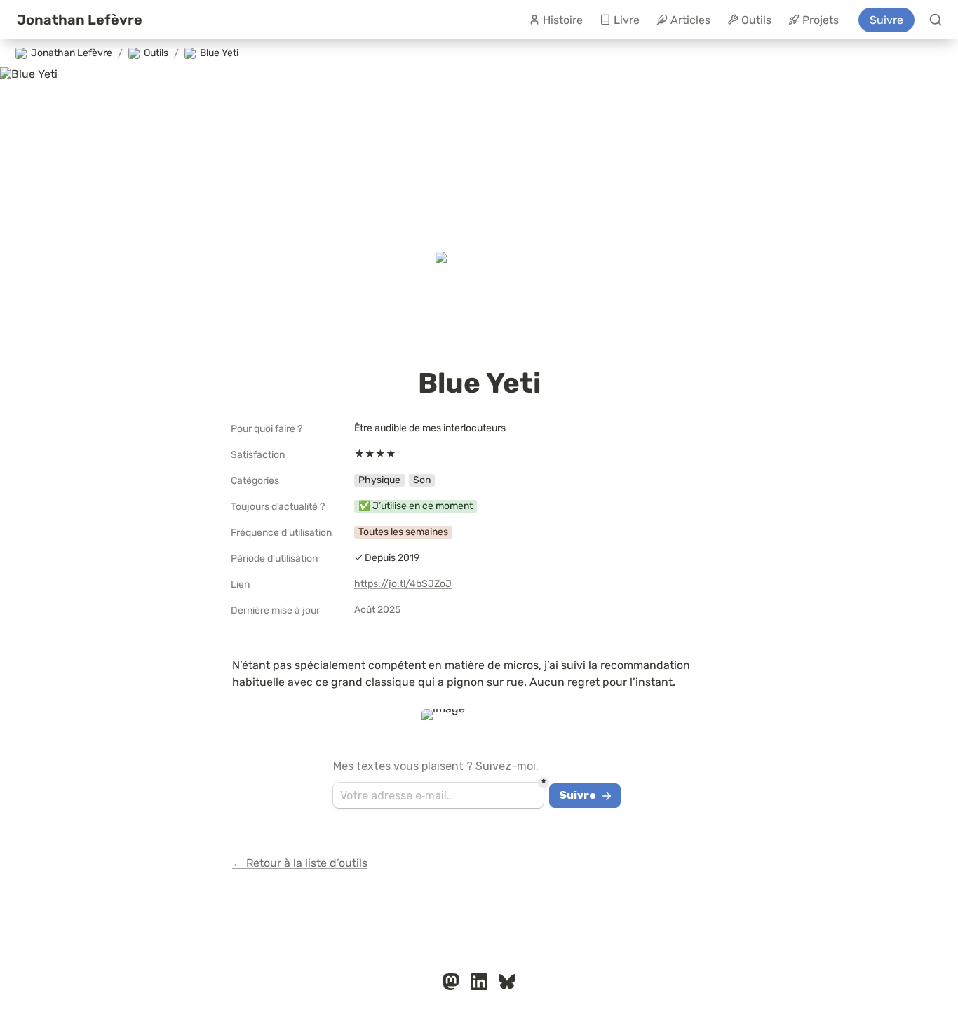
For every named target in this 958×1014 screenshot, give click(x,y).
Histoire (563, 20)
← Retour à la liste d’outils (299, 863)
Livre (627, 20)
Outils (756, 20)
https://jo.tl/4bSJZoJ (403, 584)
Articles (690, 20)
